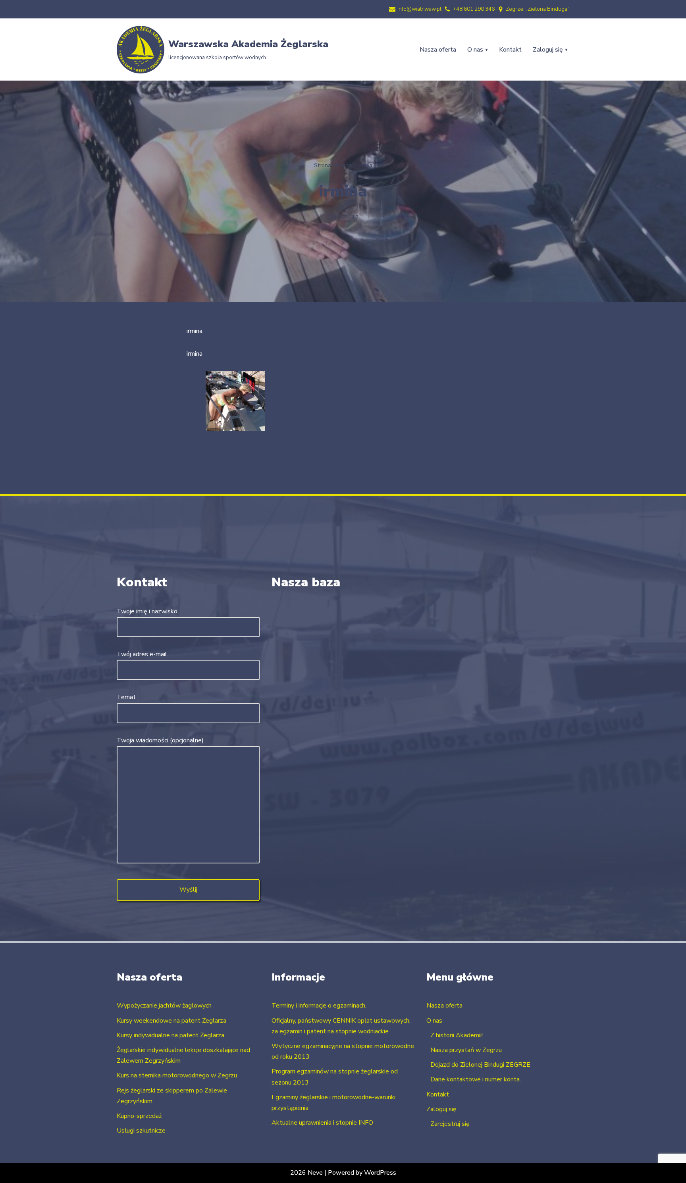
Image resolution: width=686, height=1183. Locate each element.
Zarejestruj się (450, 1123)
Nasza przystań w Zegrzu (466, 1050)
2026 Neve (306, 1172)
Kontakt (510, 49)
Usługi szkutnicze (141, 1130)
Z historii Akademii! (456, 1035)
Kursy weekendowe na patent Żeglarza (171, 1020)
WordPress (380, 1172)
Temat (126, 697)
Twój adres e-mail (142, 654)
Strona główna (333, 165)
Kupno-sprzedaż (139, 1116)
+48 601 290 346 (474, 9)
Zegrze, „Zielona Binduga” (537, 9)
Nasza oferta (438, 49)
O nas (434, 1020)
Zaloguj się (441, 1109)
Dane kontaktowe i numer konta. (475, 1079)
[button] (486, 49)
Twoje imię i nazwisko (147, 611)
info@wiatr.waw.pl (419, 9)
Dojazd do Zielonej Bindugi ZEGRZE (480, 1064)
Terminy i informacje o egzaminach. (319, 1005)
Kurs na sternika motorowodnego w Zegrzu (177, 1075)
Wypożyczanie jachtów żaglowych (164, 1005)
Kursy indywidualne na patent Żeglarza (170, 1035)
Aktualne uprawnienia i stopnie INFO (322, 1122)
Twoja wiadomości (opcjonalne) (160, 740)
